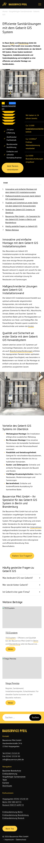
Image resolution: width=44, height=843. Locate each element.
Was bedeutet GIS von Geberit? (17, 577)
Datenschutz (21, 839)
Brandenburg (23, 43)
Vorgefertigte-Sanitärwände (20, 11)
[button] (40, 4)
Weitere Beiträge (12, 230)
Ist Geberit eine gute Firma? (16, 591)
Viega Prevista (12, 683)
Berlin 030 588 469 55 (11, 802)
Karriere (5, 783)
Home (4, 11)
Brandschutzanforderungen (21, 351)
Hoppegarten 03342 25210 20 (15, 799)
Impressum (9, 839)
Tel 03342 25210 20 (11, 753)
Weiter (10, 649)
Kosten (31, 326)
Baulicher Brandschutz (11, 770)
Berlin (12, 43)
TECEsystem (11, 632)
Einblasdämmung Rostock (13, 818)
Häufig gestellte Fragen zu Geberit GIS (21, 226)
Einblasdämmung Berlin (12, 812)
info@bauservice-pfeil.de (13, 759)
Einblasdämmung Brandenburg (15, 815)
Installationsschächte (35, 128)
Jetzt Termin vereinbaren (12, 168)
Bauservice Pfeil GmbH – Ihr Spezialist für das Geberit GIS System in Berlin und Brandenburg (22, 219)
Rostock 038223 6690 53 (13, 805)
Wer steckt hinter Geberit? (15, 584)
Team (4, 780)
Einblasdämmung (9, 773)
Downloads (7, 786)
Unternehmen (36, 527)
